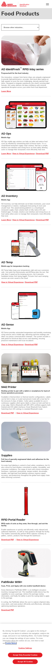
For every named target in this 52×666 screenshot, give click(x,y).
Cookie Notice (11, 643)
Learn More (6, 91)
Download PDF (42, 154)
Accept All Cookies (25, 662)
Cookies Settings (25, 648)
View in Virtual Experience (23, 154)
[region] (26, 645)
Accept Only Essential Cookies (25, 655)
